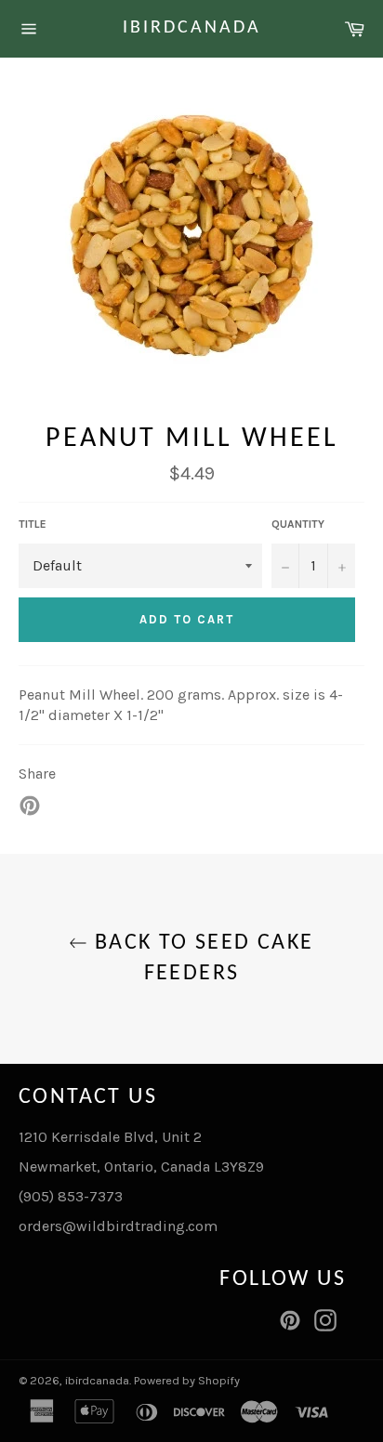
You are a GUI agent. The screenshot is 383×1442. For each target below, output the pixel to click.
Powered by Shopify (187, 1380)
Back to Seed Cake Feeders (200, 958)
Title (32, 524)
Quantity (297, 524)
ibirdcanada (192, 28)
